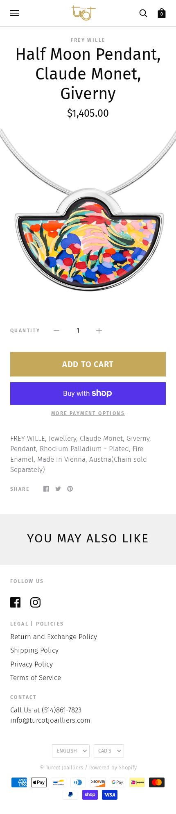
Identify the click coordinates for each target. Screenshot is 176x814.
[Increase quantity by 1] (99, 330)
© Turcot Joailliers (61, 767)
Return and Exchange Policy (53, 637)
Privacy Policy (31, 664)
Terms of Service (35, 677)
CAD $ (104, 751)
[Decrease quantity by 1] (56, 330)
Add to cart (88, 364)
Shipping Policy (34, 650)
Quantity (25, 330)
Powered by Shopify (113, 767)
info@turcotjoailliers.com (50, 720)
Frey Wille (88, 40)
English (66, 751)
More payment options (88, 413)
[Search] (143, 12)
